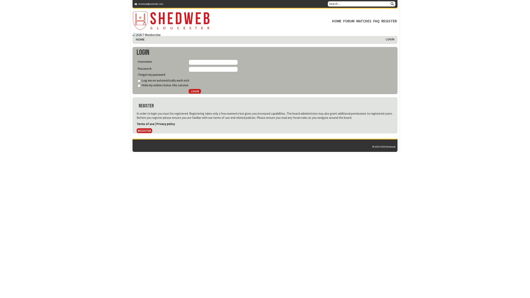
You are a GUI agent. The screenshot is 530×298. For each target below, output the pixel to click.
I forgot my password (151, 75)
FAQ (376, 21)
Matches (363, 21)
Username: (145, 62)
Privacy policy (165, 124)
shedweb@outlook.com (150, 3)
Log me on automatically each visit (165, 80)
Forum (348, 21)
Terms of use (145, 124)
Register (389, 21)
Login (390, 39)
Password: (145, 69)
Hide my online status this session (164, 85)
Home (336, 21)
